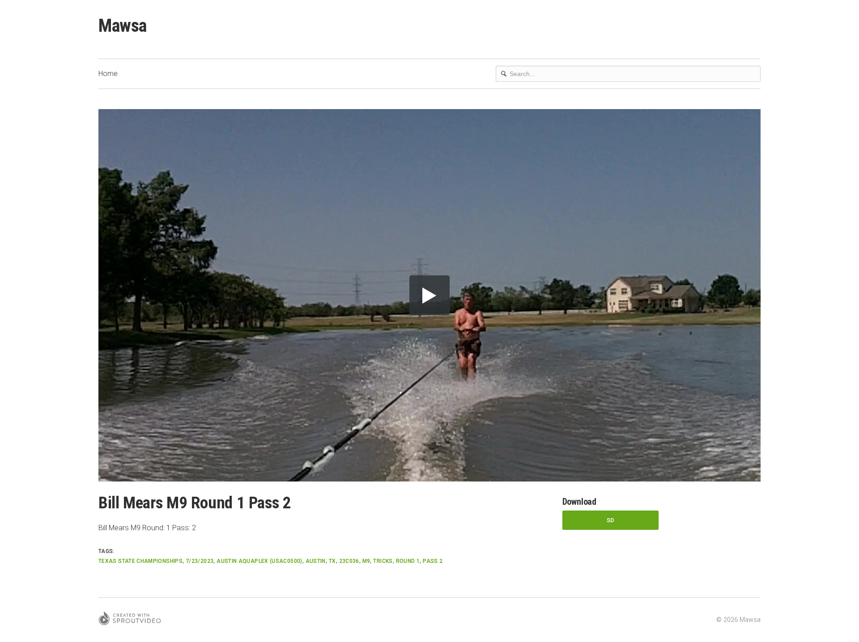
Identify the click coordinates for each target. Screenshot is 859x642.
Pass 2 (432, 561)
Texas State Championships (140, 561)
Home (108, 73)
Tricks (382, 561)
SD (611, 520)
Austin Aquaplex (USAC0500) (259, 561)
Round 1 (408, 561)
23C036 (349, 561)
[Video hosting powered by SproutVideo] (129, 619)
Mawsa (122, 25)
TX (332, 561)
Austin (316, 561)
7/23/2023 (199, 561)
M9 (366, 561)
